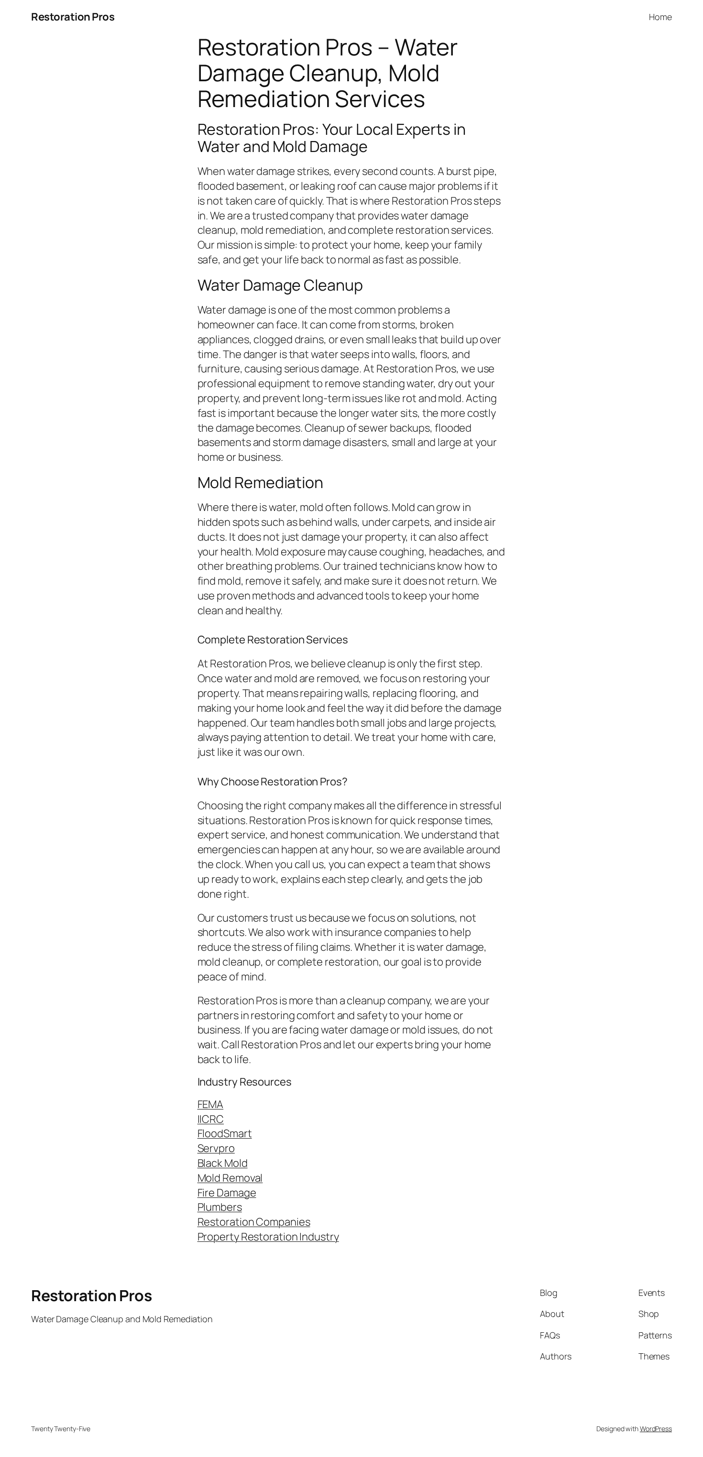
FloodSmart (225, 1133)
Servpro (216, 1148)
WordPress (656, 1428)
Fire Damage (227, 1192)
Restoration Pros (72, 17)
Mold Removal (230, 1178)
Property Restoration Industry (268, 1236)
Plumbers (220, 1207)
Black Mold (223, 1163)
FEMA (211, 1104)
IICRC (211, 1119)
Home (660, 16)
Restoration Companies (254, 1222)
